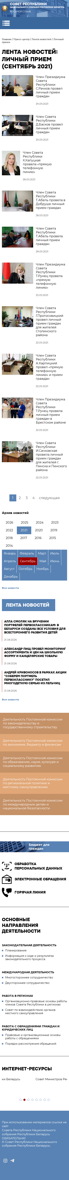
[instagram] (5, 1160)
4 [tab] (33, 1100)
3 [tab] (29, 1100)
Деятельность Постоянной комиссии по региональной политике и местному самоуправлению (32, 783)
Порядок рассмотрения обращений (30, 1043)
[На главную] (5, 8)
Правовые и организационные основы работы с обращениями (33, 1036)
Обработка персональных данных (38, 866)
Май (42, 561)
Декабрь (11, 576)
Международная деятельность (28, 972)
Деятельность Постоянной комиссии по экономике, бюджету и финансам (32, 742)
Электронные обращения (40, 879)
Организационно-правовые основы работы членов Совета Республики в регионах (36, 1002)
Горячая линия (30, 892)
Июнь (54, 561)
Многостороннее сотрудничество (29, 977)
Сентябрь (27, 561)
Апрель (10, 561)
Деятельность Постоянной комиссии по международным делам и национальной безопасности (32, 804)
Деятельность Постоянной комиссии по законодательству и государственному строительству (32, 723)
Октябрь (25, 569)
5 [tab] (37, 1100)
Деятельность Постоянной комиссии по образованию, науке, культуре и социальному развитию (32, 762)
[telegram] (12, 1160)
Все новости (10, 587)
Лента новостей (41, 39)
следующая (49, 498)
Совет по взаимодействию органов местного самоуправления (30, 1011)
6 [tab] (41, 1100)
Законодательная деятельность (29, 945)
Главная (7, 39)
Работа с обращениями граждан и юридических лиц (31, 1028)
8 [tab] (49, 1100)
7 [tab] (45, 1100)
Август (9, 569)
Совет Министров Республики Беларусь (35, 1079)
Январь (10, 553)
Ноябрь (42, 569)
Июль (54, 553)
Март (42, 553)
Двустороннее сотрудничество (27, 983)
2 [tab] (25, 1100)
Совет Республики (37, 5)
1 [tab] (21, 1100)
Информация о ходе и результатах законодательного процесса (29, 957)
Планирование (16, 950)
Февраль (27, 553)
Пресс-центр (22, 39)
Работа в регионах (17, 996)
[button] (6, 23)
